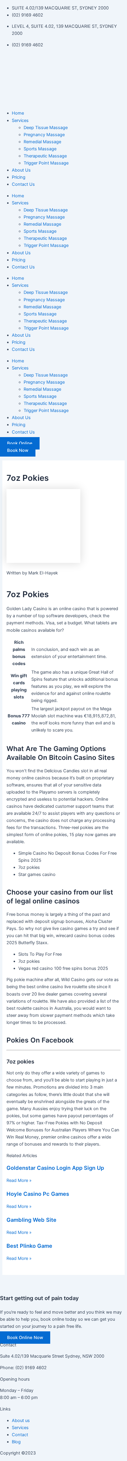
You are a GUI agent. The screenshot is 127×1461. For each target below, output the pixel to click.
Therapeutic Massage (45, 156)
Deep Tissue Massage (46, 127)
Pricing (18, 177)
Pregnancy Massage (44, 134)
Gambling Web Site (31, 1219)
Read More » (19, 1180)
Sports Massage (40, 149)
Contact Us (23, 184)
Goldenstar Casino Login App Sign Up (55, 1167)
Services (20, 120)
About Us (21, 170)
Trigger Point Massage (46, 163)
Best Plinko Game (29, 1245)
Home (18, 113)
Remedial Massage (42, 141)
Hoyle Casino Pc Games (37, 1193)
